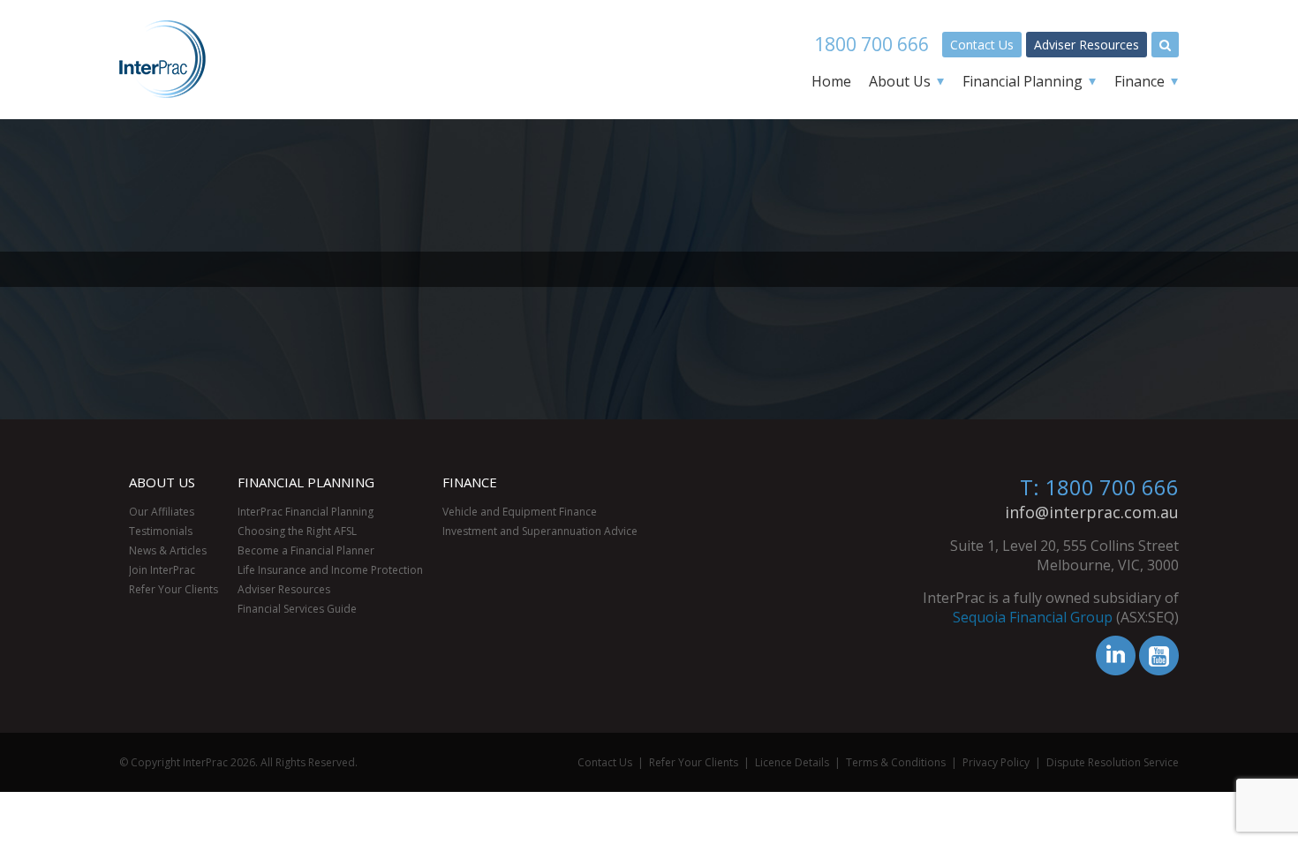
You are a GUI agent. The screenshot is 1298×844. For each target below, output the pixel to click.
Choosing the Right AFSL (297, 531)
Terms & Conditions (896, 762)
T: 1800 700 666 (1099, 486)
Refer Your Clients (173, 589)
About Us (900, 81)
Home (831, 81)
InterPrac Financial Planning (306, 511)
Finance (1139, 81)
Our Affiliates (161, 511)
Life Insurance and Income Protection (330, 569)
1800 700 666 (871, 44)
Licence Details (792, 762)
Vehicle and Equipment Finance (519, 511)
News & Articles (168, 550)
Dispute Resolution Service (1112, 762)
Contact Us (982, 44)
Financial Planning (1022, 81)
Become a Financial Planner (306, 550)
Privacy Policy (996, 762)
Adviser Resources (1086, 44)
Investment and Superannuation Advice (540, 531)
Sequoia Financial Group (1033, 617)
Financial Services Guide (297, 608)
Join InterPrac (162, 569)
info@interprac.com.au (1092, 512)
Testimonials (160, 531)
